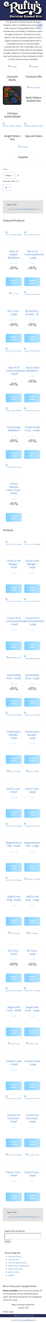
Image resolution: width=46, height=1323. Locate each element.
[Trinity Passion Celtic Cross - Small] (14, 466)
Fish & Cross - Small (14, 1173)
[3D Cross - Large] (32, 933)
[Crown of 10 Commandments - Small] (14, 600)
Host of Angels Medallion (14, 254)
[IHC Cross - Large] (14, 293)
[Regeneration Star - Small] (14, 825)
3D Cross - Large (32, 952)
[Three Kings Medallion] (14, 409)
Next (34, 209)
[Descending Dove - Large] (32, 657)
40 (30, 209)
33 (18, 209)
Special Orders (13, 1272)
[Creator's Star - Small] (14, 1043)
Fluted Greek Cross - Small (32, 428)
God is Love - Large (32, 790)
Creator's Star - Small (14, 1062)
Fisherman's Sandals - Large (32, 735)
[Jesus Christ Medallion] (32, 350)
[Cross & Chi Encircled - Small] (14, 1097)
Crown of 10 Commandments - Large (34, 621)
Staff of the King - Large (32, 898)
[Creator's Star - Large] (32, 1043)
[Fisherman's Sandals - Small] (14, 714)
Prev (14, 209)
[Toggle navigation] (40, 25)
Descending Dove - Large (32, 676)
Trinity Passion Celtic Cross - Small (13, 488)
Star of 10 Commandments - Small (15, 371)
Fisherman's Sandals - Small (14, 735)
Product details (14, 281)
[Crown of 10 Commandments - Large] (32, 600)
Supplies (11, 1275)
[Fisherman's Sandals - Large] (32, 714)
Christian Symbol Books (17, 1262)
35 (21, 209)
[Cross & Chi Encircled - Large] (32, 1097)
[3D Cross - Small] (14, 933)
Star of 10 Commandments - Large (34, 254)
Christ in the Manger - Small (14, 564)
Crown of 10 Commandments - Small (15, 621)
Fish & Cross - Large (32, 1173)
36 (23, 209)
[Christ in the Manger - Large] (32, 543)
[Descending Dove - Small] (14, 657)
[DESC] (18, 175)
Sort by (5, 169)
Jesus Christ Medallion (32, 369)
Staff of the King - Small (14, 898)
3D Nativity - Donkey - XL (32, 312)
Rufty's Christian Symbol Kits (25, 1316)
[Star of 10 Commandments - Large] (32, 233)
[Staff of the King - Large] (32, 879)
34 (20, 209)
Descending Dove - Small (14, 676)
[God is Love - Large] (32, 771)
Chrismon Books (14, 1256)
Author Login (8, 1311)
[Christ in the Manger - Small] (14, 543)
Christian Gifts (13, 1259)
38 (27, 209)
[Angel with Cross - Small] (14, 989)
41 (32, 209)
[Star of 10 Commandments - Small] (14, 350)
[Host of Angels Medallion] (14, 233)
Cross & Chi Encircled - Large (32, 1118)
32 (16, 209)
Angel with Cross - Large (32, 1008)
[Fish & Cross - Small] (14, 1154)
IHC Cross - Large (13, 312)
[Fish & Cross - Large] (32, 1154)
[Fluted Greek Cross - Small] (32, 409)
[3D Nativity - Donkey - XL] (32, 293)
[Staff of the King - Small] (14, 879)
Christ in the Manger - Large (32, 564)
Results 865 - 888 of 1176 (11, 181)
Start (10, 209)
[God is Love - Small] (14, 771)
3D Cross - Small (13, 952)
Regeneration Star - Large (32, 844)
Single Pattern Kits (15, 1269)
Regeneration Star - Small (14, 844)
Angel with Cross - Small (13, 1008)
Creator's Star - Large (32, 1062)
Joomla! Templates (18, 1320)
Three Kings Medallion (14, 428)
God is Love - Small (13, 790)
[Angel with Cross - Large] (32, 989)
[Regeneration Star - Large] (32, 825)
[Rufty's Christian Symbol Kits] (23, 9)
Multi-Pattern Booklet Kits (18, 1266)
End (37, 209)
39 (28, 209)
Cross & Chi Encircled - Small (13, 1118)
